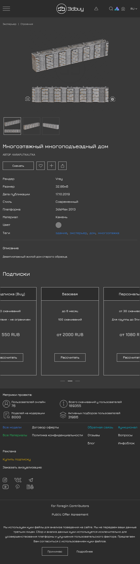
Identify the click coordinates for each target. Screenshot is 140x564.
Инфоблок (126, 443)
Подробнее (85, 551)
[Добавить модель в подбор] (51, 166)
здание (61, 233)
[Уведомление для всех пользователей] (96, 8)
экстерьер (78, 233)
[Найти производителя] (112, 99)
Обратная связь (100, 427)
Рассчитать (70, 357)
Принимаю (55, 551)
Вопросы (125, 435)
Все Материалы (15, 435)
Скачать (18, 165)
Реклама (9, 451)
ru (133, 8)
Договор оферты (45, 427)
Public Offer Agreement (70, 514)
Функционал (127, 427)
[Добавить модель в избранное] (40, 166)
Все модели (12, 427)
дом (93, 233)
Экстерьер (9, 23)
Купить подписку (17, 459)
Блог (91, 443)
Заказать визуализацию (22, 467)
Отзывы (94, 435)
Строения (27, 23)
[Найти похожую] (27, 99)
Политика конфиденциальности (57, 435)
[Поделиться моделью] (62, 166)
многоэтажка (108, 233)
